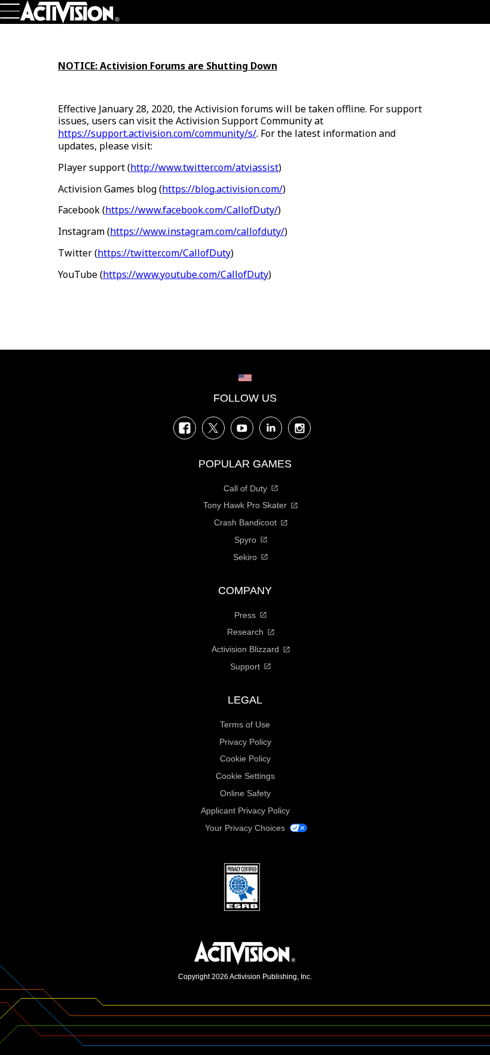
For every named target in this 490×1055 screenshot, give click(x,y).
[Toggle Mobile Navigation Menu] (10, 11)
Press (245, 615)
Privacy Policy (245, 742)
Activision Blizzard (245, 649)
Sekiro (245, 557)
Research (245, 632)
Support (245, 666)
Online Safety (245, 793)
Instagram (299, 428)
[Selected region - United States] (245, 378)
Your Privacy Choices (245, 828)
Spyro (245, 540)
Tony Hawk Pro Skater (245, 505)
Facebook (184, 428)
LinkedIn (270, 428)
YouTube (242, 428)
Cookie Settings (245, 776)
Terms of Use (245, 724)
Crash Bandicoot (245, 522)
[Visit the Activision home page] (70, 12)
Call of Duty (245, 488)
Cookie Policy (245, 758)
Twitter (213, 428)
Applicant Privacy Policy (245, 810)
